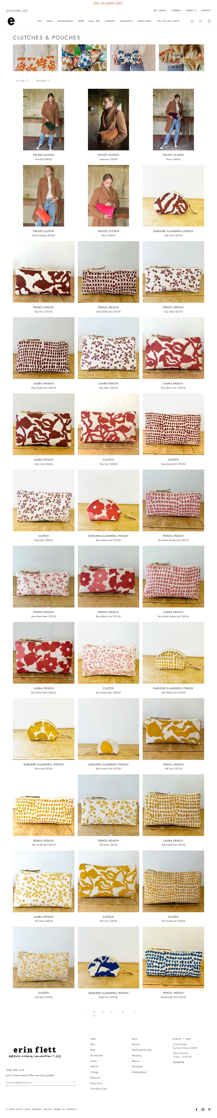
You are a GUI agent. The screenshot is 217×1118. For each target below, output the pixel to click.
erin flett (16, 1109)
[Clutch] (108, 424)
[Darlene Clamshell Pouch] (173, 196)
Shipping (136, 1055)
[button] (49, 21)
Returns (135, 1061)
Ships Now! (96, 1083)
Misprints (95, 1077)
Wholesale (137, 1066)
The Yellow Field (98, 1088)
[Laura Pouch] (43, 348)
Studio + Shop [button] (182, 1039)
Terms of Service (65, 1109)
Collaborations (139, 1072)
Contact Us (178, 1061)
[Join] (73, 1082)
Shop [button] (93, 1039)
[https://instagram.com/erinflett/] (202, 1109)
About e (136, 1044)
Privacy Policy (42, 1109)
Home (93, 1061)
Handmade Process (142, 1050)
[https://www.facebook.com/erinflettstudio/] (196, 1109)
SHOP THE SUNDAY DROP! (108, 3)
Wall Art (94, 1066)
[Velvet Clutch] (43, 120)
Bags (92, 1050)
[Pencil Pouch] (43, 272)
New (92, 1044)
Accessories (96, 1055)
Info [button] (134, 1039)
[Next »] (134, 1012)
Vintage (94, 1072)
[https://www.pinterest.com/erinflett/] (209, 1109)
